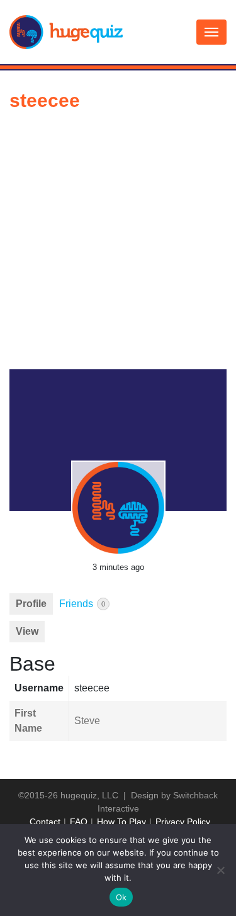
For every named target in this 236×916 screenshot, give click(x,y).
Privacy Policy (182, 822)
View (27, 631)
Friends (82, 603)
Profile (31, 603)
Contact (45, 822)
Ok (121, 897)
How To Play (121, 822)
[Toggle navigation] (211, 32)
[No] (220, 870)
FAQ (78, 822)
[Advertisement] (118, 245)
